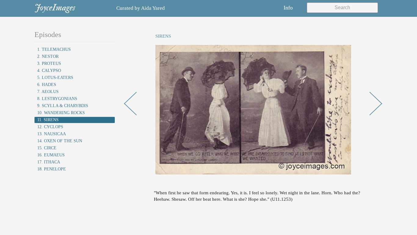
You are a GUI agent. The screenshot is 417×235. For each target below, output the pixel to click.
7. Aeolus (48, 91)
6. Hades (46, 84)
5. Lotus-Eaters (55, 77)
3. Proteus (49, 63)
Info (288, 8)
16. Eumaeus (51, 155)
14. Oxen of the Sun (59, 141)
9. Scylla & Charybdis (62, 105)
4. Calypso (49, 70)
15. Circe (46, 148)
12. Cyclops (50, 127)
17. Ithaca (48, 162)
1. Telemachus (54, 49)
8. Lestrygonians (57, 98)
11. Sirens (48, 120)
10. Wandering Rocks (61, 112)
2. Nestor (48, 56)
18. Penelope (51, 169)
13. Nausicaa (51, 134)
